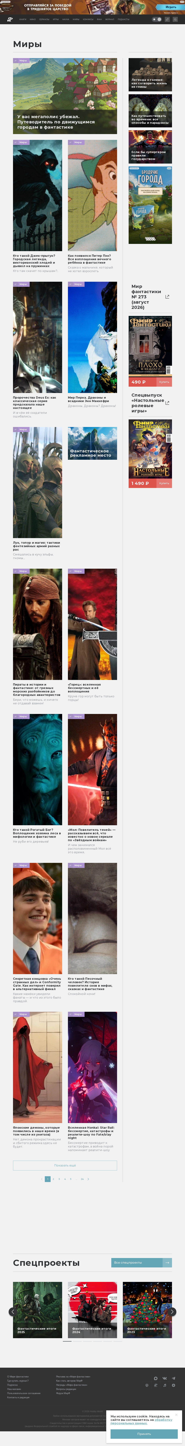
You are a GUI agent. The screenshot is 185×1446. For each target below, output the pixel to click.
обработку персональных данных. (141, 1421)
